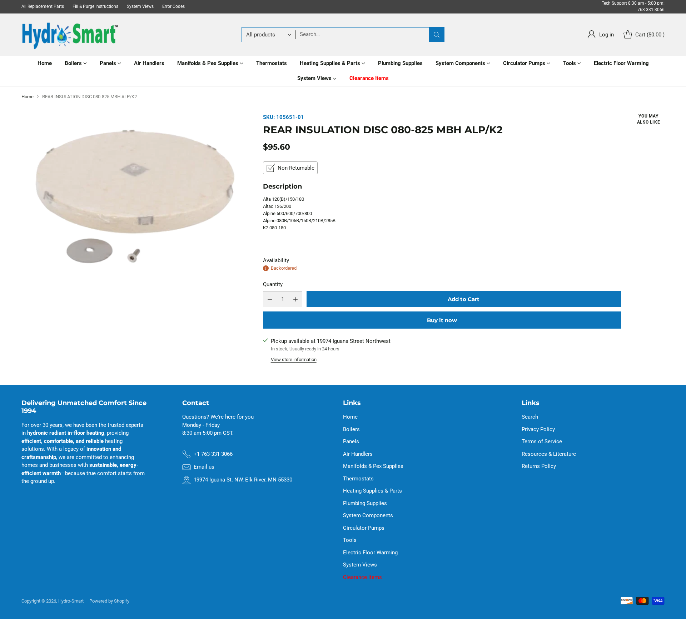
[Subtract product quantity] (269, 299)
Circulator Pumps (363, 528)
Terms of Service (542, 441)
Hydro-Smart (71, 601)
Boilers (351, 429)
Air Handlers (358, 454)
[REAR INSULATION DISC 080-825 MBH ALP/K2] (134, 197)
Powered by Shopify (109, 601)
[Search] (436, 34)
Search (530, 417)
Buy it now (442, 320)
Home (27, 96)
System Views (360, 564)
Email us (204, 467)
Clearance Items (362, 577)
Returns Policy (539, 466)
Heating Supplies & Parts (372, 491)
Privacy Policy (538, 429)
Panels (351, 441)
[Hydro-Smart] (69, 34)
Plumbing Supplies (365, 503)
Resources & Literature (549, 454)
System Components (368, 515)
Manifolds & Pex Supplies (373, 466)
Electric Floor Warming (370, 552)
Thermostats (358, 478)
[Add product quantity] (295, 299)
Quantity (273, 284)
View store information (294, 359)
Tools (350, 540)
